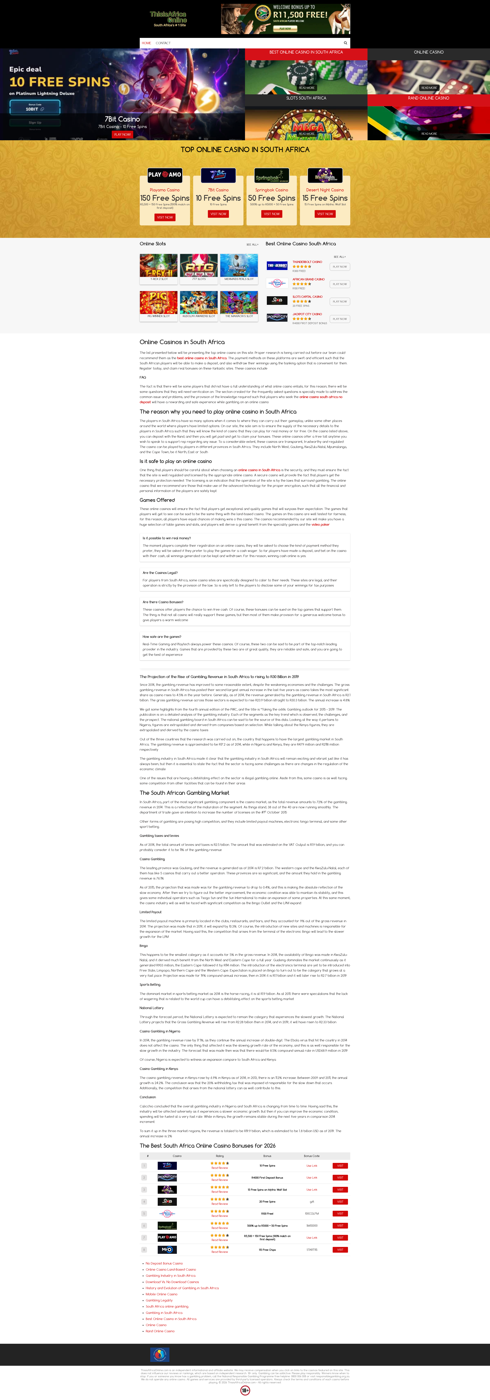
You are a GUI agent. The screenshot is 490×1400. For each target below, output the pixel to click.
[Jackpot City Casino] (277, 318)
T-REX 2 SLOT (159, 279)
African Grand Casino (309, 279)
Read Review (220, 1168)
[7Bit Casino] (218, 175)
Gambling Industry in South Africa (170, 1276)
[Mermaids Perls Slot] (239, 265)
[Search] (345, 43)
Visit (340, 1165)
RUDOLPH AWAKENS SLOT (199, 316)
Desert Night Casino (325, 190)
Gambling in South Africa (164, 1313)
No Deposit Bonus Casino (164, 1263)
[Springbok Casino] (272, 175)
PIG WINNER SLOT (159, 316)
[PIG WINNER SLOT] (158, 302)
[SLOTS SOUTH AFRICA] (306, 137)
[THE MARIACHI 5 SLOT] (239, 302)
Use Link (312, 1165)
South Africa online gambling (167, 1306)
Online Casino (156, 1325)
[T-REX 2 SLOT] (158, 265)
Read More (307, 88)
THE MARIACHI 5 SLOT (239, 316)
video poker (321, 524)
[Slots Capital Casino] (277, 300)
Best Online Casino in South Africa (171, 1319)
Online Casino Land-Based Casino (171, 1269)
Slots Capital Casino (308, 297)
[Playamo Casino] (165, 175)
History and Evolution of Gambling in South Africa (182, 1288)
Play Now (340, 266)
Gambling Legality (159, 1300)
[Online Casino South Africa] (168, 27)
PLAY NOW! (122, 134)
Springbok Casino (271, 190)
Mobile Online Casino (161, 1294)
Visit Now (165, 217)
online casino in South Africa (259, 470)
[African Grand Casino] (277, 283)
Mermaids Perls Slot (239, 279)
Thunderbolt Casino (307, 262)
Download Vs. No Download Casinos (172, 1282)
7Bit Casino (218, 190)
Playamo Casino (165, 190)
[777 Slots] (199, 265)
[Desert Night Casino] (325, 175)
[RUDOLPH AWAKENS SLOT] (199, 302)
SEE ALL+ (253, 244)
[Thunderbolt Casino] (277, 265)
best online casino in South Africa (202, 358)
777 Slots (199, 279)
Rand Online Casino (160, 1331)
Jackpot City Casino (307, 314)
